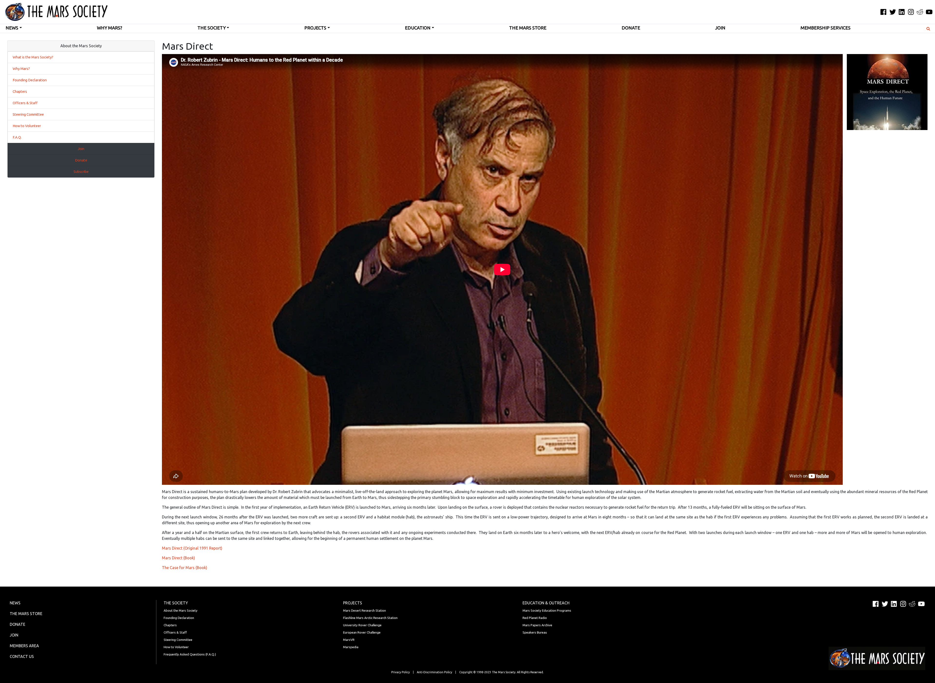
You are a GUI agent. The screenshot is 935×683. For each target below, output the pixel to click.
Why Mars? (109, 27)
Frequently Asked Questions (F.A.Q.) (190, 654)
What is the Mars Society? (33, 57)
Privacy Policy (400, 672)
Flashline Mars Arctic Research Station (370, 618)
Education (417, 27)
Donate (631, 27)
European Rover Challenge (362, 632)
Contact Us (22, 656)
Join (720, 27)
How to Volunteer (27, 126)
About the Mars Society (180, 610)
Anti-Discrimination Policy (434, 672)
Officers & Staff (25, 103)
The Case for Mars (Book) (184, 567)
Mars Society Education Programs (547, 610)
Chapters (20, 91)
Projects (315, 27)
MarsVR (349, 640)
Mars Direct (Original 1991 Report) (192, 548)
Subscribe (81, 171)
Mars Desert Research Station (364, 610)
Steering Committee (28, 114)
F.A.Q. (17, 137)
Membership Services (826, 27)
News (12, 27)
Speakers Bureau (535, 632)
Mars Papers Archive (537, 625)
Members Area (24, 646)
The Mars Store (527, 27)
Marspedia (350, 647)
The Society (211, 27)
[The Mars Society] (54, 12)
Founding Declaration (30, 80)
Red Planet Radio (535, 618)
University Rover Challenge (362, 625)
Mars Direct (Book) (178, 558)
